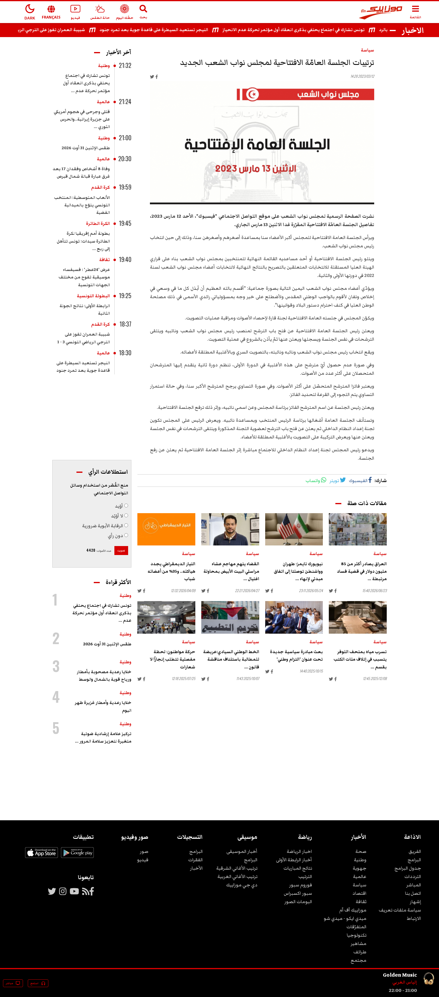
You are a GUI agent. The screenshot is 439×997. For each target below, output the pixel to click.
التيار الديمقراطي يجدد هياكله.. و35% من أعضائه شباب (171, 571)
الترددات (412, 876)
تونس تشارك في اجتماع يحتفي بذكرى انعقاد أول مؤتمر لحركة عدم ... (86, 83)
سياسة (367, 50)
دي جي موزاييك (241, 884)
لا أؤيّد (117, 515)
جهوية (359, 868)
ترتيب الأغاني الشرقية (236, 868)
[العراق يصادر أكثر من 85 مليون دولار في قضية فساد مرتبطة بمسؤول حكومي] (358, 529)
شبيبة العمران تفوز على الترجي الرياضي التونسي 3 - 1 (54, 30)
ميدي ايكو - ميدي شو (345, 918)
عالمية (103, 102)
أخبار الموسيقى (241, 851)
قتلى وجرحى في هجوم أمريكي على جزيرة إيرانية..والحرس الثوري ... (82, 119)
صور (144, 851)
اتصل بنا (413, 893)
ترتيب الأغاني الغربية (237, 876)
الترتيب (305, 876)
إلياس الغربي (404, 982)
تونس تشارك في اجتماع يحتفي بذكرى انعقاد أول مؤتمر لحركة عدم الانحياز (312, 30)
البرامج (414, 859)
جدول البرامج (408, 868)
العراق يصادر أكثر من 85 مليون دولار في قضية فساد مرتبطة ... (362, 571)
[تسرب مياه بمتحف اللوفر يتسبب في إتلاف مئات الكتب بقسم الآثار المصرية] (358, 617)
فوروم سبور (300, 884)
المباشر (413, 884)
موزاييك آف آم (352, 910)
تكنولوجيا (356, 935)
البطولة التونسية (93, 296)
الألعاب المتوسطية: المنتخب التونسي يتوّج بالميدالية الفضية (82, 205)
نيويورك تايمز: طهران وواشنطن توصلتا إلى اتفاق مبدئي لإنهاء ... (298, 571)
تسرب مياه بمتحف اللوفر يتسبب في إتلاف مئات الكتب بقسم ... (360, 659)
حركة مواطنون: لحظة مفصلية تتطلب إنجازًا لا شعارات (172, 659)
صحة (360, 851)
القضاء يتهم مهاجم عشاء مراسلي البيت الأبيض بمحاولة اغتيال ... (231, 571)
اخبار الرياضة (299, 851)
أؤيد (119, 506)
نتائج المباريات (297, 868)
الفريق (415, 851)
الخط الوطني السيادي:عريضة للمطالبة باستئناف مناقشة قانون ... (231, 659)
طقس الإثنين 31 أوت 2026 (86, 148)
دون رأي (115, 535)
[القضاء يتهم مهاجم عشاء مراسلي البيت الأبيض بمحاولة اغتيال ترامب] (230, 529)
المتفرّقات (356, 926)
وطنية (104, 65)
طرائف (359, 951)
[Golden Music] (429, 990)
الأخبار (196, 868)
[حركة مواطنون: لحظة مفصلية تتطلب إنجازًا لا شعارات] (166, 617)
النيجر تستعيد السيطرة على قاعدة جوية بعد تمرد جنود (172, 30)
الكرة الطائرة (98, 223)
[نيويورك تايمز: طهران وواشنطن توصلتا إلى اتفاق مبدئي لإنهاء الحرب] (294, 529)
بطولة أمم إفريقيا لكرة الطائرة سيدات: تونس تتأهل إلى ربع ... (83, 241)
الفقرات (195, 859)
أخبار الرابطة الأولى (294, 859)
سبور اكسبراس (298, 893)
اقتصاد (359, 893)
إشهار (415, 901)
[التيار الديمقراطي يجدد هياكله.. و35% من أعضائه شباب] (166, 529)
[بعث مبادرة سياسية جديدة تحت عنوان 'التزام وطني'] (294, 617)
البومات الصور (298, 901)
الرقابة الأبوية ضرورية (102, 525)
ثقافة (104, 260)
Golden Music (400, 975)
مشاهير (358, 943)
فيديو (142, 859)
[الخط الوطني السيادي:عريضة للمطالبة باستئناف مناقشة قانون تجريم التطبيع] (230, 617)
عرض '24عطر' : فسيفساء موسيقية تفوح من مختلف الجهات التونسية (84, 277)
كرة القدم (100, 187)
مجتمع (358, 960)
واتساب (313, 480)
